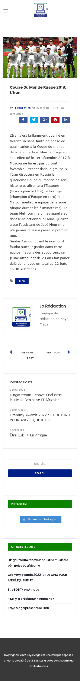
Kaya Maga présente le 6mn (28, 608)
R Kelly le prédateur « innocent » (31, 599)
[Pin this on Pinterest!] (55, 120)
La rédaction (22, 108)
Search (40, 473)
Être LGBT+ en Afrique (28, 435)
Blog (22, 281)
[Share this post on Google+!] (44, 120)
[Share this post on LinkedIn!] (66, 120)
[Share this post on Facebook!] (23, 120)
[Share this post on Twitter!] (34, 120)
